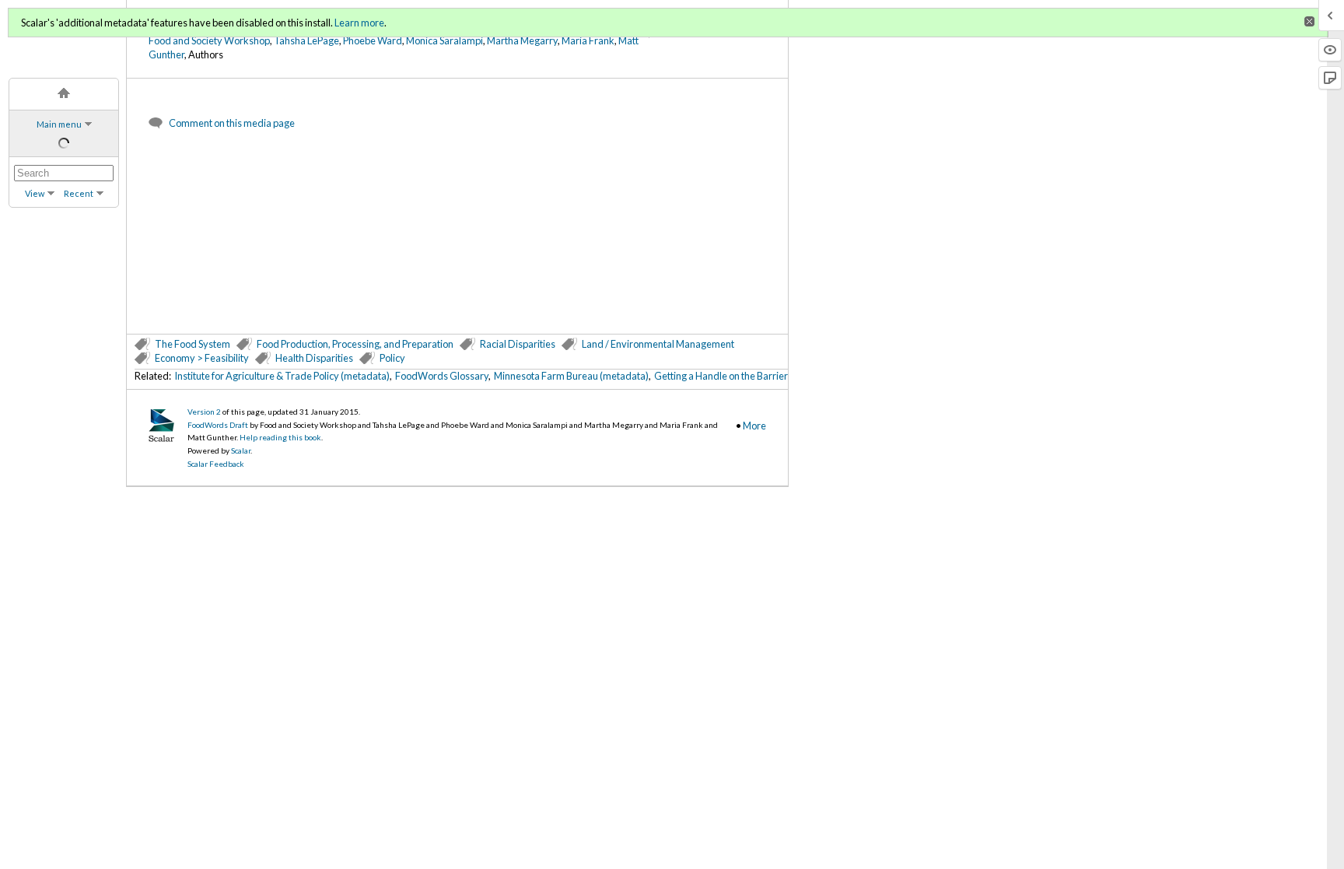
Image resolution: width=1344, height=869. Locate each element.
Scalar (240, 450)
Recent (78, 193)
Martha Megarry (522, 40)
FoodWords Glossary (441, 376)
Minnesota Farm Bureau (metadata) (571, 376)
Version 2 (204, 411)
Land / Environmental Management (658, 344)
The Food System (192, 344)
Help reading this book (280, 437)
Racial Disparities (517, 344)
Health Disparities (314, 358)
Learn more (359, 22)
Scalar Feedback (215, 463)
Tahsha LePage (306, 40)
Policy (392, 358)
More (754, 425)
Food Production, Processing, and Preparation (355, 344)
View (34, 193)
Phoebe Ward (372, 40)
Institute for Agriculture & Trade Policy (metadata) (282, 376)
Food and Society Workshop (209, 40)
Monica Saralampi (444, 40)
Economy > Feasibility (202, 358)
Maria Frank (588, 40)
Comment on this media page (232, 123)
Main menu (59, 124)
